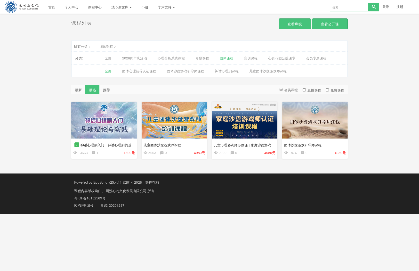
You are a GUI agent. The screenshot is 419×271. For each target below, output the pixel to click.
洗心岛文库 (120, 7)
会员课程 (290, 89)
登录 (385, 6)
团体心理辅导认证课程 (139, 70)
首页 (51, 7)
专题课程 (202, 58)
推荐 (106, 89)
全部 (108, 58)
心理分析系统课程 (171, 58)
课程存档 (152, 182)
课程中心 (95, 7)
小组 (144, 7)
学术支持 (165, 7)
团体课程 (106, 46)
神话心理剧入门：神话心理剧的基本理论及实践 (116, 144)
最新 (78, 89)
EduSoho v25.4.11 (107, 182)
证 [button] (76, 145)
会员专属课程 (316, 58)
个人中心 (71, 7)
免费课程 (337, 90)
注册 (399, 6)
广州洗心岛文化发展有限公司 (124, 190)
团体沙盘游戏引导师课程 (185, 70)
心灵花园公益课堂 (281, 58)
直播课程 (314, 90)
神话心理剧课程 (227, 70)
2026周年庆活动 (134, 58)
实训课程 (251, 58)
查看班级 (295, 23)
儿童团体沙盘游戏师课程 (268, 70)
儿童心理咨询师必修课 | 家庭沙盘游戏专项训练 (249, 144)
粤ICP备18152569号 (89, 198)
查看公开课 (330, 23)
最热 (92, 89)
